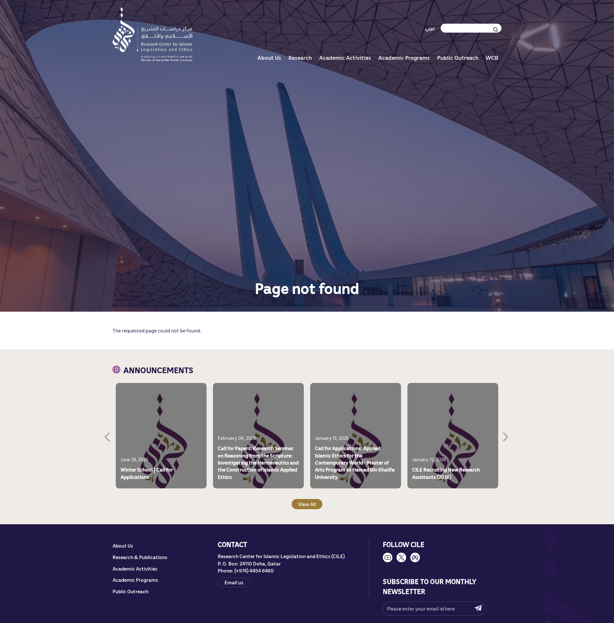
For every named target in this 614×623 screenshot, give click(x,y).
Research (300, 57)
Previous (108, 435)
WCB (492, 57)
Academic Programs (404, 57)
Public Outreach (457, 57)
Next (506, 435)
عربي (430, 28)
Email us (233, 582)
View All (307, 504)
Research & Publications (140, 557)
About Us (269, 57)
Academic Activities (345, 57)
